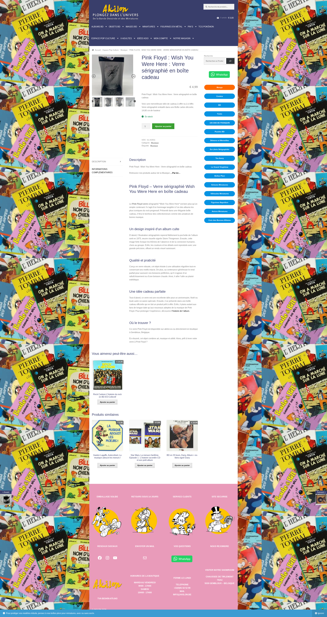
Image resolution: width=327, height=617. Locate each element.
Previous (92, 101)
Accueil (98, 50)
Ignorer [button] (321, 613)
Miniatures (148, 27)
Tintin (219, 114)
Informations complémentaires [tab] (102, 171)
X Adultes (126, 38)
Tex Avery (219, 158)
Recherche (208, 56)
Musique (124, 50)
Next (134, 101)
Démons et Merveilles (219, 140)
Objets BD (114, 27)
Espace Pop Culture (103, 38)
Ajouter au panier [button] (107, 402)
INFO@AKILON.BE (182, 594)
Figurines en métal (171, 27)
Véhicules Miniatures (220, 194)
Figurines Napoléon (219, 202)
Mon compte (161, 38)
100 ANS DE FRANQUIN (220, 123)
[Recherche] (230, 61)
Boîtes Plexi (219, 176)
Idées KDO (142, 38)
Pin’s (190, 27)
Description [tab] (99, 162)
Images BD (131, 27)
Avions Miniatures (219, 211)
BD (219, 105)
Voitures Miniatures (219, 185)
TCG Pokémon (206, 27)
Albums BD (97, 27)
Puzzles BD (219, 132)
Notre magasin (181, 38)
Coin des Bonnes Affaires (219, 220)
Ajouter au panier (163, 126)
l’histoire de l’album (180, 311)
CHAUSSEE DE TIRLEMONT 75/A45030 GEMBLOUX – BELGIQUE (220, 580)
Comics (219, 96)
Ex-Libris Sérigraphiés (219, 149)
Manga (220, 87)
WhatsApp (222, 74)
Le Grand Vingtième (219, 167)
